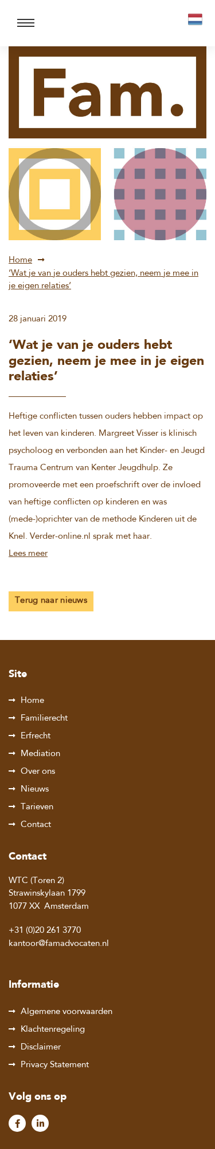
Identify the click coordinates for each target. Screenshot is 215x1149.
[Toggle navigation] (25, 23)
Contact (36, 825)
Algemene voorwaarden (66, 1012)
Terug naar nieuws (51, 601)
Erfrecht (35, 736)
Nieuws (35, 789)
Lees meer (28, 554)
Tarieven (37, 807)
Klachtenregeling (53, 1029)
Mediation (40, 754)
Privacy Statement (55, 1065)
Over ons (38, 772)
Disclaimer (41, 1047)
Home (20, 260)
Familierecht (44, 718)
